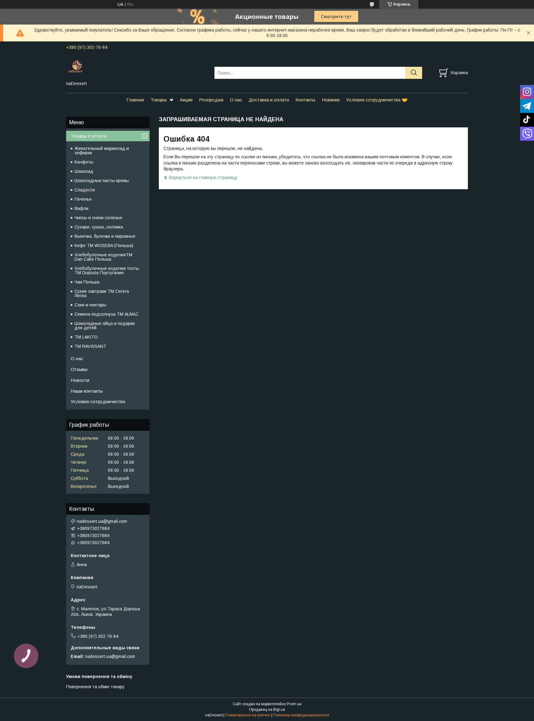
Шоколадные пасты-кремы (101, 180)
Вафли (81, 208)
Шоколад (83, 171)
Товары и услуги (88, 136)
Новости (80, 380)
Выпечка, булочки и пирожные (104, 236)
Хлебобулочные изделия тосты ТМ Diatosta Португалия (106, 270)
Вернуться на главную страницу (203, 177)
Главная (135, 99)
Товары (158, 99)
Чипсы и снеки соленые (98, 217)
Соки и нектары (90, 304)
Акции (186, 99)
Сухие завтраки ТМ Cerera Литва (101, 293)
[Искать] (413, 73)
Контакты (305, 99)
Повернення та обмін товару (95, 686)
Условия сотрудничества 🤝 (377, 99)
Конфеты (83, 162)
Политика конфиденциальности (301, 715)
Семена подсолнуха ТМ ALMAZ (106, 314)
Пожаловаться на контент (247, 715)
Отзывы (79, 369)
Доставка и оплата (269, 99)
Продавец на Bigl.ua (267, 709)
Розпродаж (211, 99)
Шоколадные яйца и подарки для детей (104, 325)
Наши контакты (87, 391)
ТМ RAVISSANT (90, 346)
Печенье (83, 199)
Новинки (331, 99)
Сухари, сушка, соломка (98, 226)
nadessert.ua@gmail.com (102, 521)
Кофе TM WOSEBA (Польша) (103, 245)
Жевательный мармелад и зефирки (101, 150)
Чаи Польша (87, 281)
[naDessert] (136, 67)
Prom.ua (294, 704)
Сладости (84, 189)
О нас (236, 99)
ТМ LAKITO (86, 337)
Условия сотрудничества (98, 401)
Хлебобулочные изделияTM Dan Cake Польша (103, 257)
